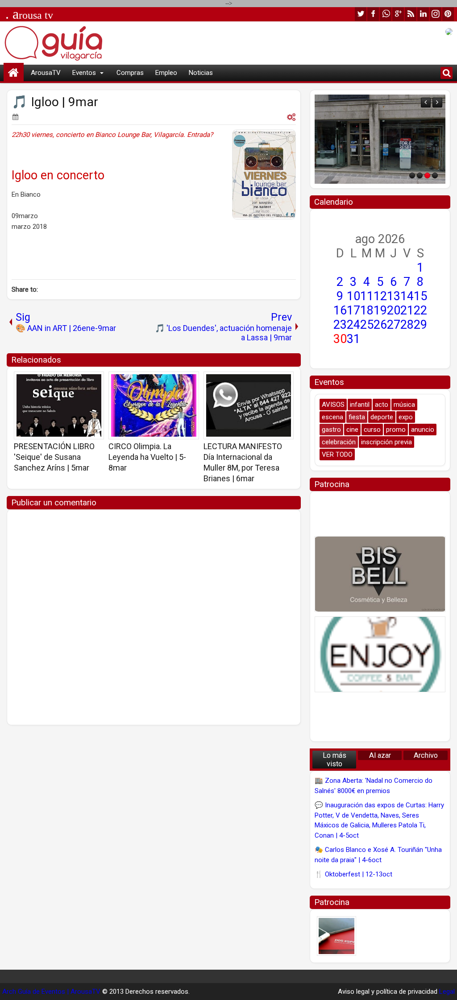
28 (407, 325)
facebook (373, 14)
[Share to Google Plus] (94, 381)
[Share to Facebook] (74, 381)
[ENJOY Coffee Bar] (380, 654)
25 (367, 325)
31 (353, 339)
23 (340, 325)
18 (367, 310)
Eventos (84, 73)
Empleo (166, 73)
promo (396, 430)
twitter (360, 14)
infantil (360, 405)
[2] (420, 175)
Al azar (380, 755)
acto (381, 405)
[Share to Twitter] (84, 381)
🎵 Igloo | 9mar (55, 102)
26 (380, 325)
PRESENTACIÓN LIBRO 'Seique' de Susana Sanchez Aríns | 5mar (54, 457)
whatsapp (385, 14)
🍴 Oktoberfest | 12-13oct (353, 874)
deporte (381, 417)
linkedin (423, 14)
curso (372, 430)
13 (393, 296)
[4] (435, 175)
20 (393, 310)
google (398, 14)
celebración (339, 442)
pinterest (448, 14)
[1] (412, 175)
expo (406, 417)
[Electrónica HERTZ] (380, 139)
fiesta (357, 417)
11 (367, 296)
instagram (435, 14)
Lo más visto (334, 759)
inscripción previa (386, 442)
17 (353, 310)
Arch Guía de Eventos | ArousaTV (51, 992)
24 (353, 325)
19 (380, 310)
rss (410, 14)
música (404, 405)
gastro (331, 430)
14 (407, 296)
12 (380, 296)
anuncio (422, 430)
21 (407, 310)
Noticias (201, 73)
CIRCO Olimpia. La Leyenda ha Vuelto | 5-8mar (147, 457)
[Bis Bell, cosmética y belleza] (380, 574)
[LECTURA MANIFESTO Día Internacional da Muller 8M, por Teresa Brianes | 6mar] (248, 405)
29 (420, 325)
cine (352, 430)
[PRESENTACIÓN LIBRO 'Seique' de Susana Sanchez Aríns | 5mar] (59, 405)
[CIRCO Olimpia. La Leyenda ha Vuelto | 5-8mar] (153, 405)
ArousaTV (46, 73)
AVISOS (333, 405)
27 (393, 325)
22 (420, 310)
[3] (427, 175)
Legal (447, 992)
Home (14, 73)
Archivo (426, 755)
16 (340, 310)
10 (353, 296)
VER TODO (337, 454)
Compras (130, 73)
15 (420, 296)
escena (332, 417)
